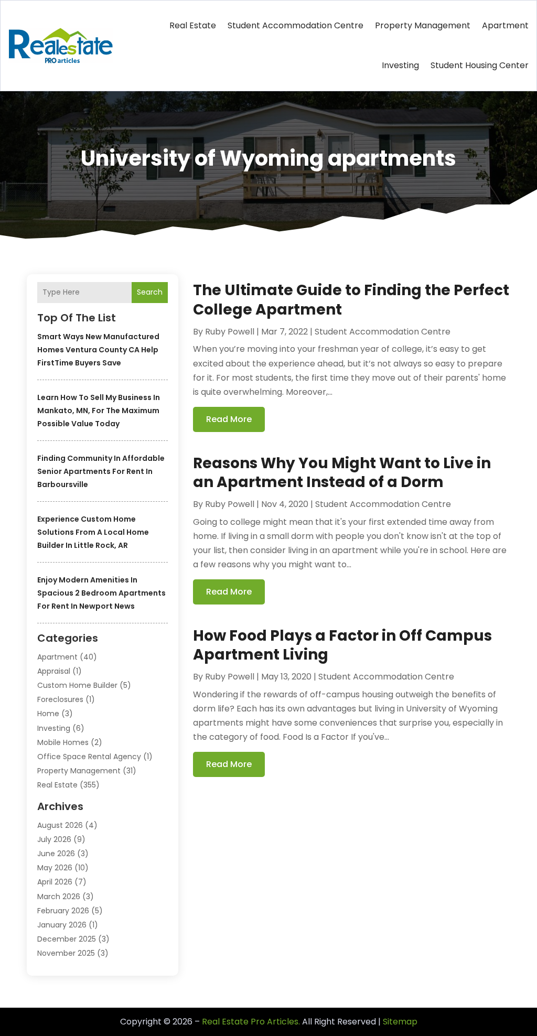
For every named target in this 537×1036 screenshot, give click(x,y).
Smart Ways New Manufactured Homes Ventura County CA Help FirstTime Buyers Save (98, 349)
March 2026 (58, 896)
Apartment (505, 25)
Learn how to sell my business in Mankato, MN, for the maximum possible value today (98, 410)
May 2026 (54, 867)
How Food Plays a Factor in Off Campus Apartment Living (342, 645)
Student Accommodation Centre (295, 25)
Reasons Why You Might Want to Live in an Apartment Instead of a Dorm (342, 472)
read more (229, 419)
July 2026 (54, 839)
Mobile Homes (63, 742)
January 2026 (62, 925)
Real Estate (192, 25)
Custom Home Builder (77, 685)
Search (150, 292)
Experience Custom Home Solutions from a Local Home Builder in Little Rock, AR (93, 532)
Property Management (422, 25)
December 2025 (66, 939)
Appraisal (53, 671)
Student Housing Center (480, 65)
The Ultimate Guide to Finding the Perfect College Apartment (351, 299)
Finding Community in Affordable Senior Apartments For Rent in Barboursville (101, 471)
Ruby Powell (229, 332)
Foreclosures (60, 699)
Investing (400, 65)
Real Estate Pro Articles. (251, 1022)
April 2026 (54, 882)
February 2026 (63, 910)
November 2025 (66, 953)
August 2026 (60, 825)
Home (48, 713)
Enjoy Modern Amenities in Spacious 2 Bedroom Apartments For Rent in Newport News (101, 593)
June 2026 (56, 853)
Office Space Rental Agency (89, 756)
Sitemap (400, 1022)
